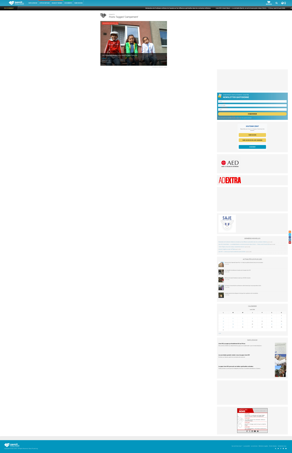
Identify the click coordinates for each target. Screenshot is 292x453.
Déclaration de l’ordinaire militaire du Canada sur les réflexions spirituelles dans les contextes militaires (122, 8)
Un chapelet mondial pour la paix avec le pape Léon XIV (238, 270)
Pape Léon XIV (33, 3)
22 (271, 324)
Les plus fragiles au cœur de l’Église (226, 249)
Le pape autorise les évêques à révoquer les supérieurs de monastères (241, 293)
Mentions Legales (263, 446)
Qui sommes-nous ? (237, 446)
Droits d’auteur (273, 446)
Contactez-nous (282, 446)
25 (233, 327)
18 (233, 324)
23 (281, 324)
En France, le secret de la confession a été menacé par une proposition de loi (243, 285)
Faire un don (78, 3)
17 (223, 324)
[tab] (244, 410)
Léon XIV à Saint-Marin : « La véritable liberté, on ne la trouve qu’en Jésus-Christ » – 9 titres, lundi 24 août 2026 (195, 8)
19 (242, 324)
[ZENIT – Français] (18, 3)
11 (233, 321)
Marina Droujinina (106, 62)
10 (223, 321)
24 (223, 327)
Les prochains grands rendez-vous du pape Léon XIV (234, 355)
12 (242, 321)
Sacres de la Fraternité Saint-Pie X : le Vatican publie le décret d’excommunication (244, 262)
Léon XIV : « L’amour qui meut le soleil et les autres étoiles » (232, 251)
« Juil (219, 333)
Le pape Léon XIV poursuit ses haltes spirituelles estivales (235, 366)
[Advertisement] (252, 80)
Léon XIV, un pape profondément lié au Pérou (231, 343)
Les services (254, 446)
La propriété (246, 446)
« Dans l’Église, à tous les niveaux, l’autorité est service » (252, 8)
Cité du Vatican (44, 3)
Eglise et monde (57, 3)
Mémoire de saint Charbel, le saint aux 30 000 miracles (237, 278)
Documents (68, 3)
